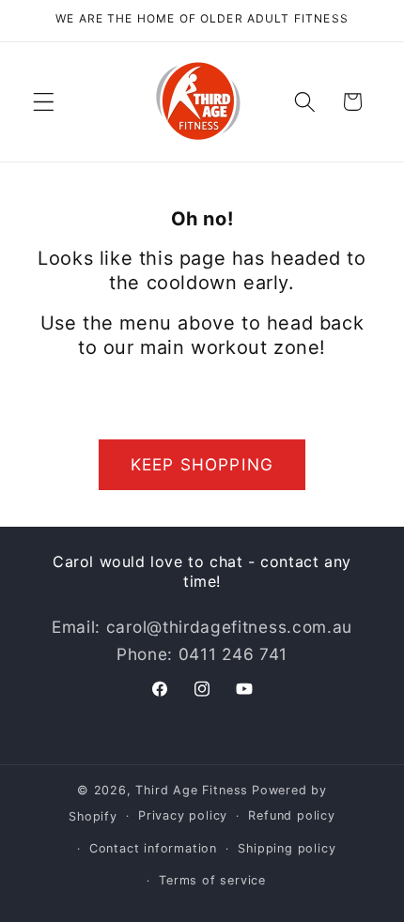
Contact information (153, 848)
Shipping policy (286, 848)
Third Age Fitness (191, 790)
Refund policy (291, 815)
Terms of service (212, 880)
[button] (44, 102)
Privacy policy (182, 815)
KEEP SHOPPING (202, 464)
